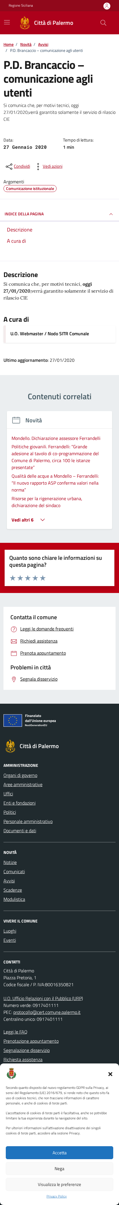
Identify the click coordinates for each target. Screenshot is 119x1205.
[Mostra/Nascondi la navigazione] (6, 22)
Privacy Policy (57, 1196)
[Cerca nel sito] (103, 23)
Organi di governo (20, 775)
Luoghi (9, 930)
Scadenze (12, 889)
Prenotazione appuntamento (31, 1041)
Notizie (10, 862)
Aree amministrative (22, 784)
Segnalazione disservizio (26, 1050)
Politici (9, 812)
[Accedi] (107, 6)
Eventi (9, 940)
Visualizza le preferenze (59, 1184)
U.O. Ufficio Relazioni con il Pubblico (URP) (43, 998)
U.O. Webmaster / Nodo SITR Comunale (49, 333)
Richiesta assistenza (22, 1059)
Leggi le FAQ (15, 1031)
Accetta (60, 1152)
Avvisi (9, 880)
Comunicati (14, 871)
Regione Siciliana (21, 5)
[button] (110, 1073)
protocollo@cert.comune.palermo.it (47, 1012)
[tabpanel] (59, 473)
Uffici (8, 793)
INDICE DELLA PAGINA (24, 214)
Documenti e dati (19, 830)
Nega (59, 1168)
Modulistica (14, 899)
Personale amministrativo (28, 821)
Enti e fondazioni (19, 802)
